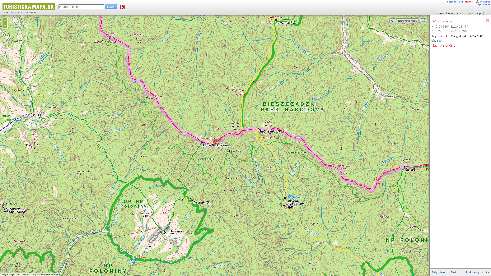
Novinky (469, 1)
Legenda (451, 1)
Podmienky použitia (477, 272)
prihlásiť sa (484, 1)
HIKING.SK (31, 12)
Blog (461, 1)
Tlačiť (454, 272)
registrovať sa (483, 4)
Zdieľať (438, 40)
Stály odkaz (438, 272)
